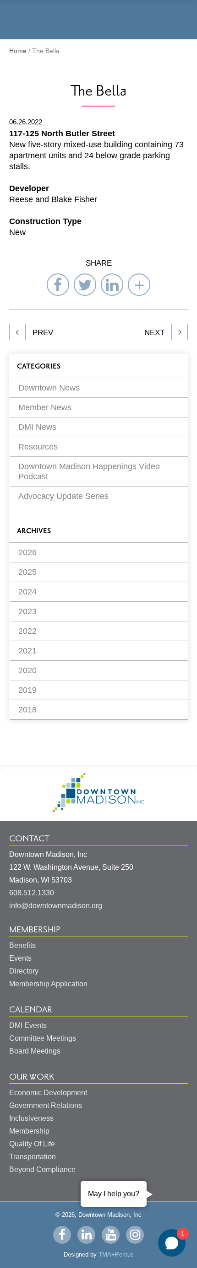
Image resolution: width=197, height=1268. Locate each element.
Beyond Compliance (42, 1169)
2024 (27, 591)
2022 (27, 631)
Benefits (22, 945)
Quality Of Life (32, 1144)
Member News (44, 407)
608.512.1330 (31, 893)
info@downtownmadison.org (55, 906)
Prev (41, 332)
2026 (27, 552)
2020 (27, 670)
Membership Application (48, 984)
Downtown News (49, 387)
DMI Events (28, 1025)
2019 (27, 690)
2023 (27, 611)
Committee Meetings (42, 1038)
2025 (27, 572)
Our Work (31, 1077)
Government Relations (45, 1105)
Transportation (32, 1157)
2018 (27, 709)
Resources (38, 446)
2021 (27, 650)
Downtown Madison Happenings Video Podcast (89, 471)
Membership (34, 930)
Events (20, 958)
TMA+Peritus (116, 1254)
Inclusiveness (31, 1118)
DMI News (37, 427)
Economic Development (48, 1093)
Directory (23, 971)
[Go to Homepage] (98, 809)
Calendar (30, 1010)
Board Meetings (34, 1051)
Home (18, 50)
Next (155, 332)
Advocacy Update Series (63, 496)
